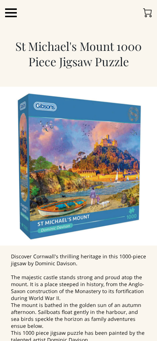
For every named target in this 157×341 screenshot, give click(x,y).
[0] (147, 12)
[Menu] (11, 12)
